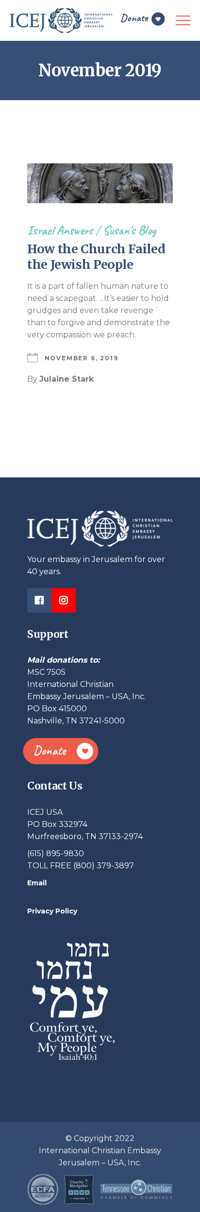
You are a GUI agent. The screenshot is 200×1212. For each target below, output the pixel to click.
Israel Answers (60, 230)
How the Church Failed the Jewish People (96, 256)
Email (37, 882)
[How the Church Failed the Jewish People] (100, 183)
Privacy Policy (52, 911)
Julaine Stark (66, 379)
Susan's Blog (129, 230)
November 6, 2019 (81, 358)
